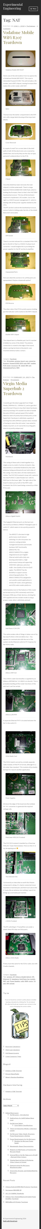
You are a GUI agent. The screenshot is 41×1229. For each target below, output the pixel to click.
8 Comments (15, 380)
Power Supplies (15, 981)
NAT (28, 363)
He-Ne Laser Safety (16, 1123)
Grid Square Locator (12, 1053)
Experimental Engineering (13, 6)
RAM (26, 981)
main (25, 363)
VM (7, 983)
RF (19, 365)
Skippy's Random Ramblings (14, 1077)
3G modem (10, 361)
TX (35, 981)
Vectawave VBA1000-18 (13, 1190)
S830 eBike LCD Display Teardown (16, 1202)
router (31, 981)
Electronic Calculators (12, 1046)
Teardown (13, 359)
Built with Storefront (10, 1221)
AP (14, 977)
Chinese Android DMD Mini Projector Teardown (21, 1187)
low (28, 979)
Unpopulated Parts (9, 368)
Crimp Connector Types (13, 1056)
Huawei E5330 (14, 363)
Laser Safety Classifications (23, 1125)
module (32, 979)
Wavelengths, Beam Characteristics (22, 1146)
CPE (33, 977)
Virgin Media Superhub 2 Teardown (15, 388)
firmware (6, 363)
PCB (4, 365)
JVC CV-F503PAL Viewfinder (14, 1193)
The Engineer (30, 26)
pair (8, 981)
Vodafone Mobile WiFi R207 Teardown (18, 37)
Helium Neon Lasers (12, 1113)
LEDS (21, 363)
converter (32, 361)
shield (23, 365)
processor (14, 365)
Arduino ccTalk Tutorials (13, 1071)
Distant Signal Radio (12, 1074)
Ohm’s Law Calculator (12, 1050)
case (26, 361)
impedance (15, 979)
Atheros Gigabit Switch (23, 977)
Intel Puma (23, 979)
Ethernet (6, 979)
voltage (11, 983)
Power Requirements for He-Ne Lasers (22, 1139)
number (33, 363)
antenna (17, 361)
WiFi (18, 368)
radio (22, 981)
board (23, 361)
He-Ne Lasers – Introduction (19, 1115)
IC (10, 979)
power (9, 365)
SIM (26, 365)
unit (30, 365)
